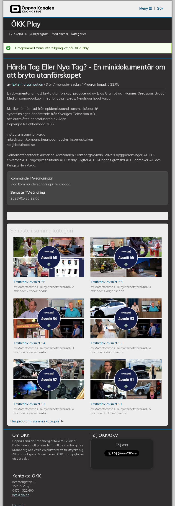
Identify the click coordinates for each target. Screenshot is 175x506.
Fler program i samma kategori (35, 421)
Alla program (39, 34)
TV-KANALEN (18, 34)
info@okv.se (20, 495)
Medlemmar (60, 34)
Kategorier (78, 34)
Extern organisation (27, 84)
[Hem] (32, 12)
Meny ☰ (145, 8)
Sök (160, 8)
